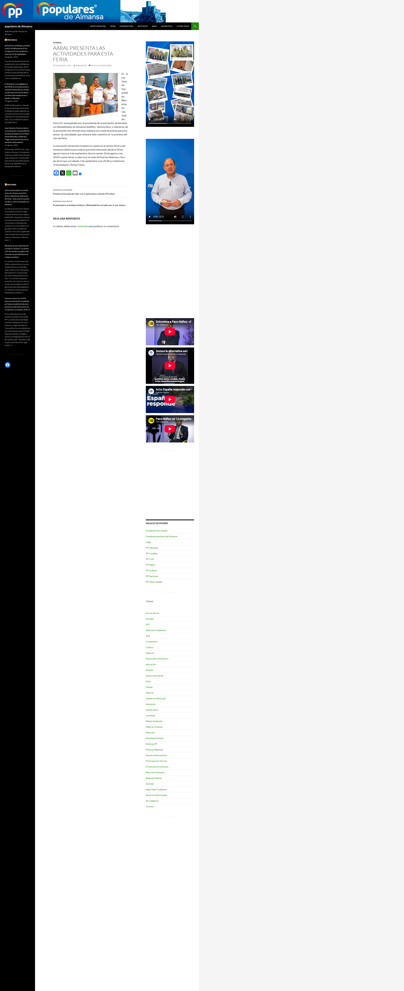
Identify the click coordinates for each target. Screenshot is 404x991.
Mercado (150, 732)
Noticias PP (143, 26)
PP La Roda (151, 570)
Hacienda (150, 704)
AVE (148, 635)
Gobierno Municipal (156, 698)
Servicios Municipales (156, 795)
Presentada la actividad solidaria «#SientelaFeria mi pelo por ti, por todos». (89, 203)
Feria (148, 681)
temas (113, 26)
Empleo (149, 670)
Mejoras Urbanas (154, 726)
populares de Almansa (18, 26)
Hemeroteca (166, 26)
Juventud (150, 715)
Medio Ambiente (154, 721)
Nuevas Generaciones (156, 755)
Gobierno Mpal (127, 26)
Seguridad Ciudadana (156, 789)
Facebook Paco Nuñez (156, 530)
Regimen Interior (154, 778)
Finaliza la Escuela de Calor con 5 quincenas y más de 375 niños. (84, 192)
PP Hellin (150, 564)
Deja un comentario (101, 65)
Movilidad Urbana (154, 738)
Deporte (150, 653)
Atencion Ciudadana (156, 630)
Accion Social (152, 613)
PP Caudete (151, 553)
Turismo (150, 806)
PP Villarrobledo (154, 581)
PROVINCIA (12, 40)
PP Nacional (152, 576)
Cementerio (151, 641)
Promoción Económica (157, 766)
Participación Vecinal (156, 761)
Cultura (149, 647)
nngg (154, 26)
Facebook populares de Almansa (161, 536)
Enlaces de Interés (154, 675)
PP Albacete (152, 547)
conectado (82, 226)
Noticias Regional (154, 749)
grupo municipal (98, 26)
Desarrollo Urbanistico (157, 658)
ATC (148, 624)
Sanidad (150, 783)
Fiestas (149, 687)
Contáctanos (183, 26)
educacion (151, 664)
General (57, 42)
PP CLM (150, 559)
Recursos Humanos (155, 772)
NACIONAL (11, 185)
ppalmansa (81, 65)
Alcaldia (150, 618)
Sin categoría (152, 800)
